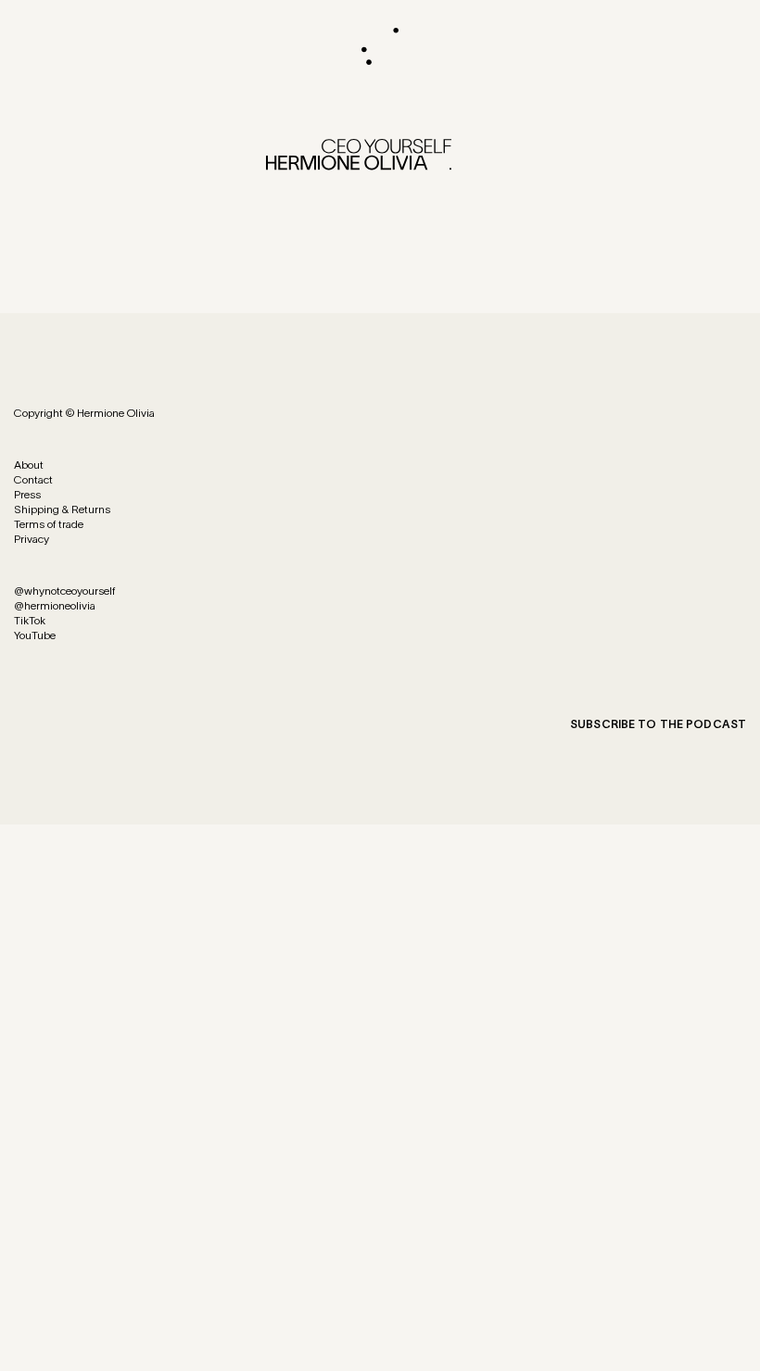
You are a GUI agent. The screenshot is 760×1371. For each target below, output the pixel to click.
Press (27, 494)
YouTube (35, 635)
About (29, 465)
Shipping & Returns (62, 509)
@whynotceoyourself (64, 591)
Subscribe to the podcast (658, 724)
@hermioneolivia (54, 605)
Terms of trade (48, 524)
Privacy (31, 539)
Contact (33, 479)
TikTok (29, 620)
